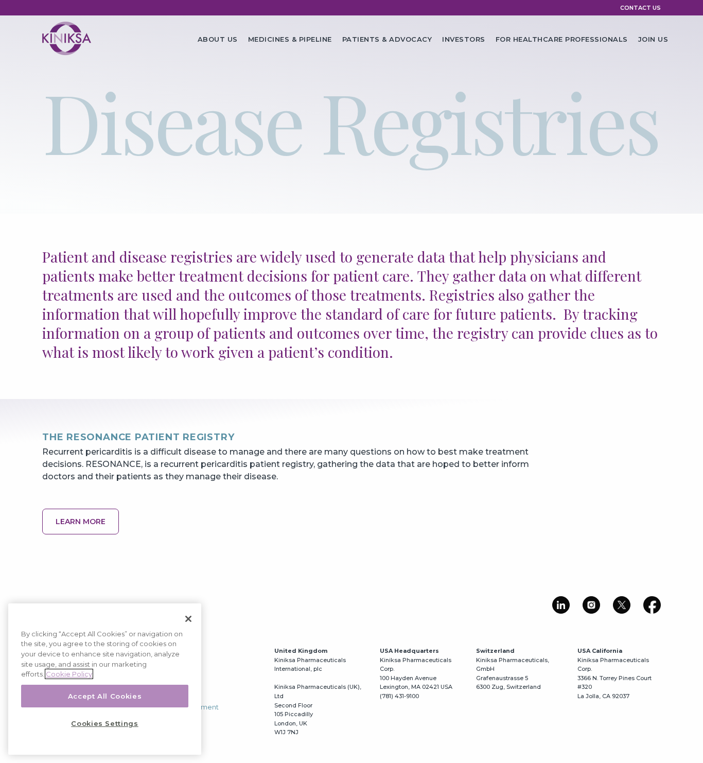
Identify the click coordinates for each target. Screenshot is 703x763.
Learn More (81, 521)
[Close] (188, 619)
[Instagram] (591, 605)
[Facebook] (652, 605)
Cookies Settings (104, 723)
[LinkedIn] (561, 605)
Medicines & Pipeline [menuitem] (290, 39)
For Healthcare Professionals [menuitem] (562, 39)
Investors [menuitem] (463, 39)
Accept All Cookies (105, 696)
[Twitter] (621, 605)
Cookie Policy (69, 674)
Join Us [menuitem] (653, 39)
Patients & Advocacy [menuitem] (387, 39)
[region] (104, 679)
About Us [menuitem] (218, 39)
